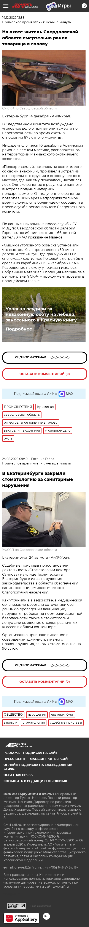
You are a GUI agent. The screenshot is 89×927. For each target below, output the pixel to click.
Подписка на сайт (40, 753)
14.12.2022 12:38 (13, 18)
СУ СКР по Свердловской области (29, 108)
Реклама (11, 753)
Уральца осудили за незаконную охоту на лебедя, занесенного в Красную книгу (41, 314)
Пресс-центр (14, 759)
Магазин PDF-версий (49, 759)
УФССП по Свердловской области (29, 550)
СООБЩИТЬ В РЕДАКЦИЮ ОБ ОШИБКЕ (35, 781)
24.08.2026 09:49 (15, 459)
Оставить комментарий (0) (44, 374)
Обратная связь (18, 775)
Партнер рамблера (40, 906)
